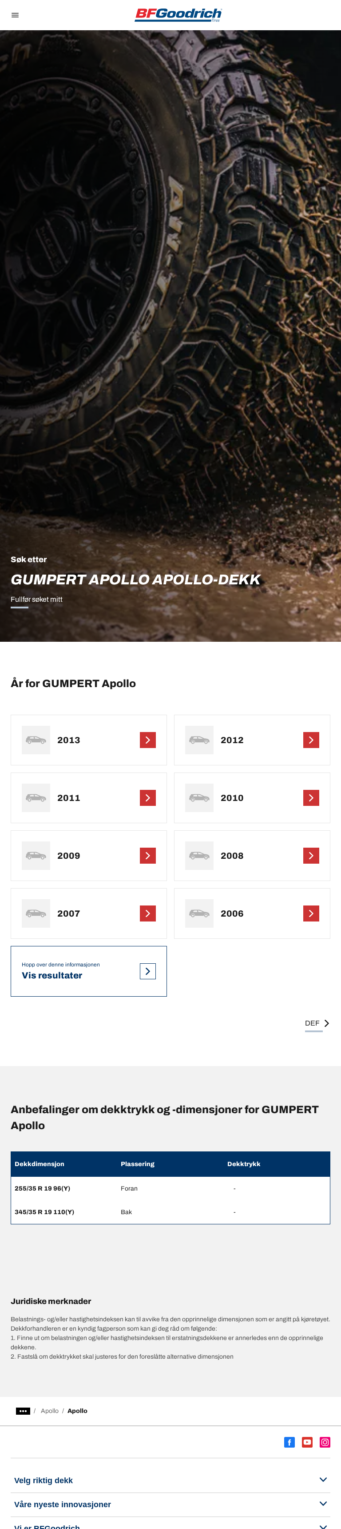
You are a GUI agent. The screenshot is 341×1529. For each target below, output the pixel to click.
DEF (312, 1023)
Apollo (50, 1411)
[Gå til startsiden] (178, 15)
